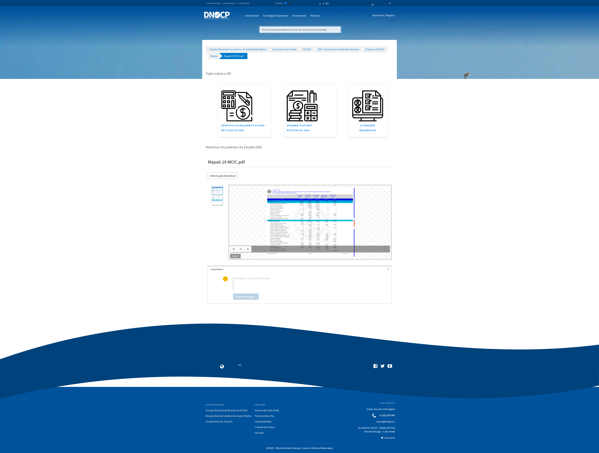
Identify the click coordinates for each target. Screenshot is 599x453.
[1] (217, 190)
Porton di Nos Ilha (264, 415)
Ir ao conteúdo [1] (213, 3)
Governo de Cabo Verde (267, 410)
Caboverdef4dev (263, 421)
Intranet (259, 432)
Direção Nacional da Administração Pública (228, 415)
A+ (327, 3)
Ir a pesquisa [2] (229, 3)
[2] (217, 201)
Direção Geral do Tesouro (219, 421)
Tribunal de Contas (265, 427)
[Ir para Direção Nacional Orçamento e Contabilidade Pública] (217, 15)
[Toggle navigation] (234, 16)
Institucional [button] (252, 15)
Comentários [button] (217, 269)
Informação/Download (223, 175)
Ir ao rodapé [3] (243, 3)
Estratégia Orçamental (275, 15)
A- (320, 3)
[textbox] (304, 283)
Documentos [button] (299, 15)
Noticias (315, 15)
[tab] (299, 269)
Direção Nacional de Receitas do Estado (227, 410)
